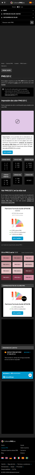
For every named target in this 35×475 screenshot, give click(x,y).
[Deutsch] (10, 458)
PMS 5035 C (17, 271)
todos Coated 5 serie (27, 252)
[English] (6, 458)
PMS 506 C (17, 277)
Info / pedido (8, 152)
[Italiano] (19, 458)
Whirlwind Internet (14, 472)
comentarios (15, 373)
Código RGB (17, 159)
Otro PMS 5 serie (9, 252)
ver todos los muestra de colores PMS (11, 245)
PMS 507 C (29, 277)
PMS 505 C (6, 277)
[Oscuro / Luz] (18, 7)
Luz (22, 7)
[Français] (15, 458)
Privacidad (19, 467)
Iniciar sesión (6, 70)
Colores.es (10, 441)
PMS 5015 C (6, 264)
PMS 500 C (6, 258)
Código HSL (17, 175)
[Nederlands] (2, 458)
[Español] (31, 2)
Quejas (12, 467)
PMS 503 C (6, 271)
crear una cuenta (9, 95)
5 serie (16, 83)
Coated (12, 14)
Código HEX (29, 175)
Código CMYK (6, 159)
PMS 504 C (29, 271)
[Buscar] (32, 22)
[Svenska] (27, 458)
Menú (5, 10)
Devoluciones (5, 467)
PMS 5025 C (28, 264)
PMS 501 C (29, 258)
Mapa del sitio (11, 464)
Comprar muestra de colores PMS (14, 285)
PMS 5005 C (17, 258)
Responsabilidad (5, 469)
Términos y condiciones (23, 464)
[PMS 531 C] (17, 121)
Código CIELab (29, 159)
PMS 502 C (17, 264)
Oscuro (14, 7)
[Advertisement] (17, 43)
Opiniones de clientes (10, 348)
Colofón (3, 464)
